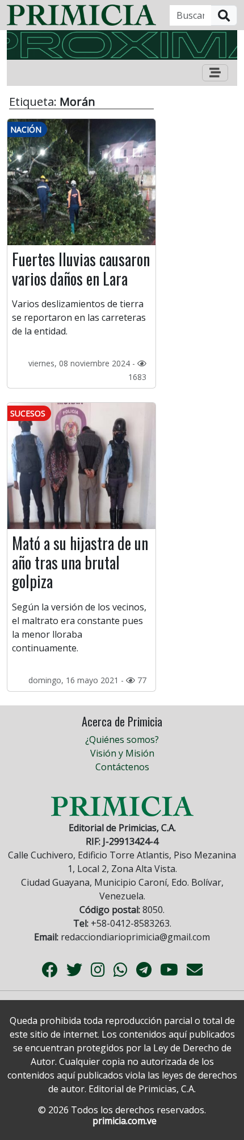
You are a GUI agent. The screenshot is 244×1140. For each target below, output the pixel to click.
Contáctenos (122, 767)
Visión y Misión (122, 753)
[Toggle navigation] (215, 72)
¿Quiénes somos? (122, 739)
